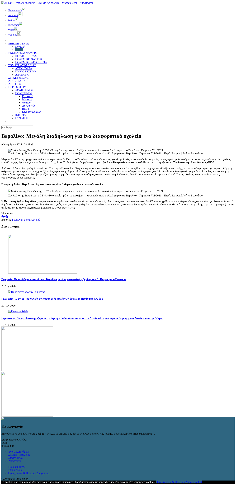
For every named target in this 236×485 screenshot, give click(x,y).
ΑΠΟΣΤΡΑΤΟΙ (17, 80)
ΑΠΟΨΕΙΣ (14, 83)
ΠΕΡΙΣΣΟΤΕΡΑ (17, 87)
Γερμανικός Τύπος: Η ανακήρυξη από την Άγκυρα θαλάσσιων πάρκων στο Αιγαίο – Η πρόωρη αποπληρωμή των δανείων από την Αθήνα (82, 318)
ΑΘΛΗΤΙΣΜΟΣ (24, 90)
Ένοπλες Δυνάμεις (18, 451)
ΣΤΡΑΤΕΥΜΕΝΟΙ (18, 77)
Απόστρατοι (15, 460)
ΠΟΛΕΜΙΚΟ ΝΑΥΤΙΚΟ (29, 59)
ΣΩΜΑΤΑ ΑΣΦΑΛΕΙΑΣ (22, 65)
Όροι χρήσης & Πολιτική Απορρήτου (28, 473)
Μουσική (27, 99)
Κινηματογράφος (31, 111)
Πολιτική (20, 46)
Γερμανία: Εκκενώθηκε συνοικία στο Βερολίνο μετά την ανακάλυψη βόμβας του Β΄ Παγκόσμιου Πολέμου (63, 279)
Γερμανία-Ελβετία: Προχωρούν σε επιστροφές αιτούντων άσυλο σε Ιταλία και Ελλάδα (52, 298)
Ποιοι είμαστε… (17, 466)
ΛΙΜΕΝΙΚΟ (22, 74)
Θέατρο (26, 102)
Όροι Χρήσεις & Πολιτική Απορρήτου (177, 482)
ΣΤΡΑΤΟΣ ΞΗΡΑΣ (25, 56)
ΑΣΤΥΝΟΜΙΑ (23, 68)
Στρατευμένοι (15, 457)
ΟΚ (200, 482)
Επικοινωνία (15, 469)
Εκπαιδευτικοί (32, 219)
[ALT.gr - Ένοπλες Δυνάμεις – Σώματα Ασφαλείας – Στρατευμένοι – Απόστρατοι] (47, 2)
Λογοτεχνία (28, 105)
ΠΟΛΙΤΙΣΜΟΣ (23, 93)
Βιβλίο (26, 108)
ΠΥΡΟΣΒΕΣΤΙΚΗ (25, 71)
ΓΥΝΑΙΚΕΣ (22, 118)
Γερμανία (17, 219)
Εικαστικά (27, 96)
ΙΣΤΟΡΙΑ (20, 114)
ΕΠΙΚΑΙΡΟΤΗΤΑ (18, 43)
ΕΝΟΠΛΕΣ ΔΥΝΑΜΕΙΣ (22, 52)
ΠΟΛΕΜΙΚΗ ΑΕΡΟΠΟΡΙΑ (31, 62)
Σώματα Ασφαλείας (19, 454)
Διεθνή (19, 49)
